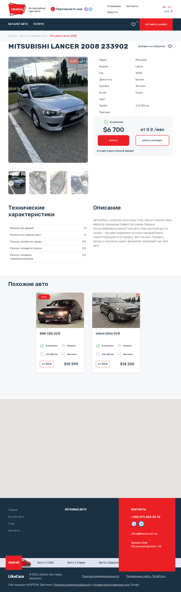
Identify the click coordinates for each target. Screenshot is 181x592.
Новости (112, 12)
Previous (14, 110)
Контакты (132, 6)
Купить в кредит (152, 140)
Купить (113, 140)
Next (81, 110)
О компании (114, 6)
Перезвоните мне (69, 9)
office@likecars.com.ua (144, 533)
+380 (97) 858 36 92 (145, 517)
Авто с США (45, 562)
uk (164, 6)
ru (169, 6)
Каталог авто (18, 24)
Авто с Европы (109, 562)
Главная (12, 509)
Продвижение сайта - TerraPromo (146, 576)
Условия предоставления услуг (112, 584)
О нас (11, 523)
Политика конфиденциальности (100, 576)
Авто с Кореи (76, 562)
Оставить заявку (156, 24)
